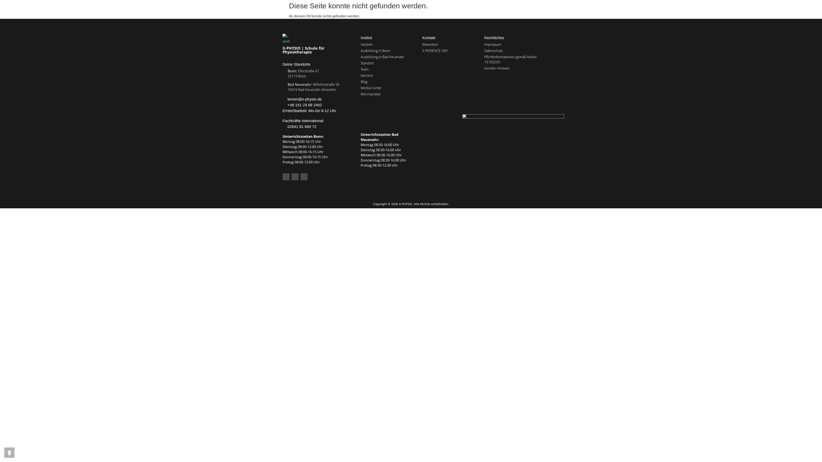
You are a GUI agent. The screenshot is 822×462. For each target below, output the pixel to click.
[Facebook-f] (286, 176)
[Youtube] (304, 176)
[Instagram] (295, 176)
